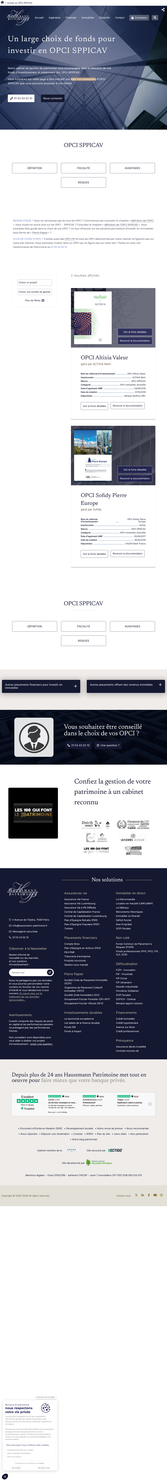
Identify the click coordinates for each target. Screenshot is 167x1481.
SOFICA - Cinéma (126, 999)
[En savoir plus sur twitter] (137, 1196)
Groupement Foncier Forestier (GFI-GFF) (87, 999)
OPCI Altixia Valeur (104, 358)
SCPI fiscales (123, 928)
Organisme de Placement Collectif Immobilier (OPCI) (83, 989)
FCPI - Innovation (125, 970)
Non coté (122, 938)
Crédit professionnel (127, 1031)
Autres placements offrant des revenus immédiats (121, 684)
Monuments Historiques (129, 911)
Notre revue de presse (109, 1128)
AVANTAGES (132, 168)
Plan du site (102, 1134)
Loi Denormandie (125, 899)
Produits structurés (75, 960)
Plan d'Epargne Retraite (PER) (81, 920)
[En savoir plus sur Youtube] (155, 1196)
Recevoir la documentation (135, 340)
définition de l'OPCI (142, 220)
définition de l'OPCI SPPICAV (121, 224)
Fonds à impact (72, 1031)
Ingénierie (54, 17)
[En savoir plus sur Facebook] (149, 1196)
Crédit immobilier (125, 1018)
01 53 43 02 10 (23, 98)
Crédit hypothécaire (127, 1023)
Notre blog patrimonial (83, 1139)
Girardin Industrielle (127, 986)
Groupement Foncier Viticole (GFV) (83, 1003)
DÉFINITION (34, 168)
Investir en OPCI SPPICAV (19, 3)
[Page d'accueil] (2, 3)
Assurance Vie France (76, 899)
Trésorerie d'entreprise (77, 956)
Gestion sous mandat (76, 964)
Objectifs (104, 17)
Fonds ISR (70, 1027)
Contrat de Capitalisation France (82, 911)
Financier (71, 17)
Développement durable (78, 1128)
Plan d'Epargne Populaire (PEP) (82, 924)
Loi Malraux (122, 907)
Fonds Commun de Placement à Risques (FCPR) (134, 946)
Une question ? (110, 745)
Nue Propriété (124, 924)
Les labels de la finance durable (82, 1023)
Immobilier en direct (130, 893)
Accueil (39, 17)
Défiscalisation (127, 964)
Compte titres (72, 944)
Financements (126, 1013)
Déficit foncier (124, 920)
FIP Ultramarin (124, 982)
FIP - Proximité (124, 974)
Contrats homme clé (127, 1050)
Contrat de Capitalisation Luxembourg (85, 916)
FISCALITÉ (83, 168)
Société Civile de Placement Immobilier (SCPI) (86, 982)
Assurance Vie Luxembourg (79, 903)
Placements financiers (80, 938)
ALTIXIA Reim (102, 364)
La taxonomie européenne (79, 1018)
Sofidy (97, 509)
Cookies (77, 1134)
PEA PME (69, 952)
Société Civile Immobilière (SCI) (82, 995)
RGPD (88, 1134)
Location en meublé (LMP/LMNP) (134, 903)
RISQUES (83, 182)
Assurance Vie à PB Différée (80, 907)
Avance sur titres (125, 1027)
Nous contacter (52, 98)
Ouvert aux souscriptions (36, 304)
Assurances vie (75, 893)
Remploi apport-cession (129, 1003)
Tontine (68, 928)
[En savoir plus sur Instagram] (162, 1196)
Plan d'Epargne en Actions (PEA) (82, 948)
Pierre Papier (40, 232)
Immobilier (88, 17)
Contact (119, 17)
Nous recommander (136, 1128)
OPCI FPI (70, 238)
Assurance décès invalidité (131, 1046)
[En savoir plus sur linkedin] (143, 1196)
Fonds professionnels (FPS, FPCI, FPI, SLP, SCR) (137, 953)
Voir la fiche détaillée (135, 332)
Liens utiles (119, 1134)
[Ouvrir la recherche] (155, 17)
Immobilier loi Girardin (128, 916)
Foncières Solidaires (127, 990)
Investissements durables (83, 1013)
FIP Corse (121, 978)
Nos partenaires (138, 1134)
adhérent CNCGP (77, 1175)
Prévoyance (124, 1040)
